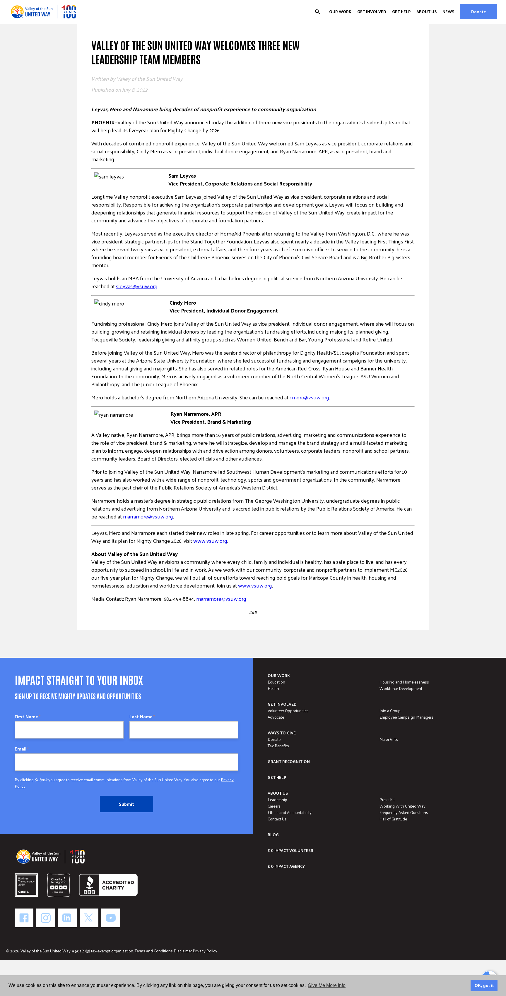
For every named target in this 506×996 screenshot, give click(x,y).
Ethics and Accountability (290, 812)
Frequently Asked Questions (404, 812)
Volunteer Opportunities (288, 710)
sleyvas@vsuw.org (137, 286)
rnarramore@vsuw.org (148, 516)
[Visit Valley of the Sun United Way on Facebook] (24, 918)
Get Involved (371, 11)
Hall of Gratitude (393, 818)
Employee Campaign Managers (406, 717)
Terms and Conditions (154, 950)
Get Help (401, 11)
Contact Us (277, 818)
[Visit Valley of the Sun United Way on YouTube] (110, 918)
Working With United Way (402, 806)
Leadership (277, 799)
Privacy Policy (205, 950)
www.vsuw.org (210, 540)
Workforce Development (401, 688)
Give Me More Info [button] (327, 985)
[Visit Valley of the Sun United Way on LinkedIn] (67, 918)
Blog (273, 834)
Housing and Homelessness (404, 682)
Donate (478, 11)
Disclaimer (183, 950)
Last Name (142, 716)
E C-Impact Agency (286, 866)
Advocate (276, 717)
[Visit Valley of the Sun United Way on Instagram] (45, 918)
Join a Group (390, 710)
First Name (27, 716)
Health (273, 688)
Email (22, 748)
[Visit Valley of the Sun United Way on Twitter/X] (89, 918)
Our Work (340, 11)
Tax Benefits (278, 745)
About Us (426, 11)
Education (276, 682)
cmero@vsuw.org (309, 397)
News (448, 11)
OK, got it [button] (484, 985)
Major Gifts (389, 739)
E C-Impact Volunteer (290, 850)
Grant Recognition (289, 761)
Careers (274, 806)
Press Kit (387, 799)
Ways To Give (282, 732)
